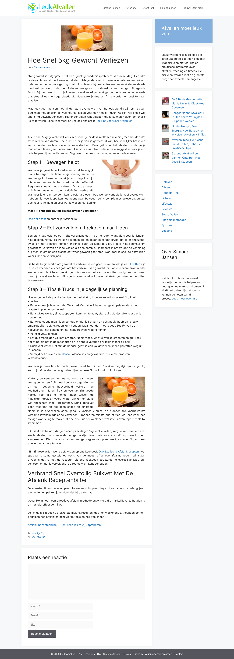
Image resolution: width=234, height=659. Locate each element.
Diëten (166, 187)
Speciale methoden (174, 219)
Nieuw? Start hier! (193, 7)
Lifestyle (167, 203)
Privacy (127, 653)
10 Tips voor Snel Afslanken (114, 120)
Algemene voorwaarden (158, 653)
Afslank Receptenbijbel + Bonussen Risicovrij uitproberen (64, 525)
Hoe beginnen (168, 7)
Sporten (167, 225)
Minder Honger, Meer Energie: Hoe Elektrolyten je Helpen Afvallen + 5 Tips (188, 130)
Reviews (167, 209)
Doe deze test (37, 219)
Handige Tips (39, 533)
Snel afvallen (170, 214)
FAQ (80, 653)
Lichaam (167, 198)
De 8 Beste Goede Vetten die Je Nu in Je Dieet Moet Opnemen (188, 103)
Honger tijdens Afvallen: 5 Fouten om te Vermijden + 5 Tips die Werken (188, 117)
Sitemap (138, 653)
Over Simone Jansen (109, 653)
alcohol (66, 354)
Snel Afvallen (38, 536)
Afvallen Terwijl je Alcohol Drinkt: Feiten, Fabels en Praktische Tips (187, 144)
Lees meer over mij (184, 298)
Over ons (131, 7)
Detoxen (167, 182)
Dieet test (148, 7)
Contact (178, 653)
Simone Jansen (111, 7)
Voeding (167, 230)
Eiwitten (135, 264)
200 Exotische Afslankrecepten (119, 451)
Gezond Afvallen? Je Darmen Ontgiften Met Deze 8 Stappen (185, 157)
